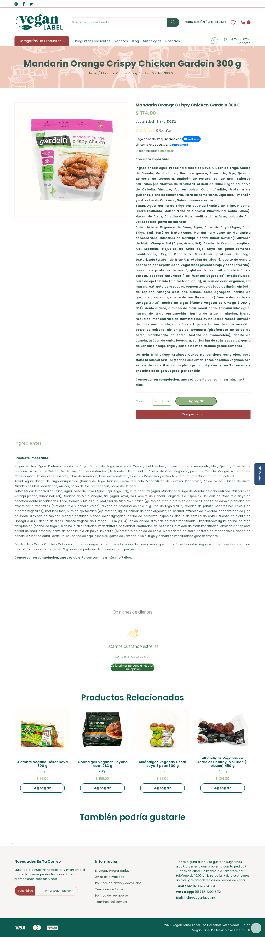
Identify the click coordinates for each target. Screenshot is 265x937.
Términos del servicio (111, 902)
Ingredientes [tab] (28, 443)
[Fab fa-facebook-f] (24, 4)
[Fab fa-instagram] (16, 4)
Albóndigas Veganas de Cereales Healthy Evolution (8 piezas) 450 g (222, 762)
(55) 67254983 (204, 886)
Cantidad (142, 401)
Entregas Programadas (112, 871)
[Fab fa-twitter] (31, 4)
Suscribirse (25, 891)
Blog (135, 41)
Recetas (121, 41)
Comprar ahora (193, 414)
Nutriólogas (152, 41)
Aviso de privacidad (109, 877)
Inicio (93, 73)
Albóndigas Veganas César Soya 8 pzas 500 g (163, 764)
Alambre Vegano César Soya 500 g (43, 764)
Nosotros (172, 41)
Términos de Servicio (111, 889)
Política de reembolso (111, 895)
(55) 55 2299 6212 (208, 892)
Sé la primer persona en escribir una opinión (132, 667)
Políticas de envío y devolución (118, 883)
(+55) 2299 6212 (237, 39)
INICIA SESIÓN (194, 22)
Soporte (244, 43)
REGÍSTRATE (217, 22)
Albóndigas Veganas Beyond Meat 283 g (103, 764)
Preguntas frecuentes (93, 41)
